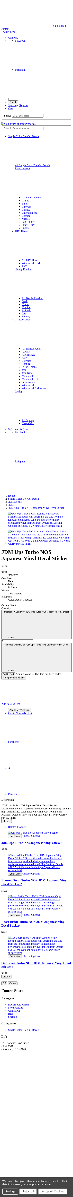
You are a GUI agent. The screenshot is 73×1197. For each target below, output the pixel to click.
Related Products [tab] (17, 826)
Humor (25, 304)
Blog (10, 1013)
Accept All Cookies (52, 1191)
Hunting (26, 307)
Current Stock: (9, 605)
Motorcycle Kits (30, 379)
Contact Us (14, 1010)
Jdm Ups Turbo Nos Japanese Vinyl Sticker (31, 843)
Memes (26, 218)
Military (26, 316)
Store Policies (15, 1007)
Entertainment (29, 212)
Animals (26, 310)
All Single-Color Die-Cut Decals (32, 165)
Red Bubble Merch (18, 1004)
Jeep (24, 369)
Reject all (28, 1191)
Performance (28, 382)
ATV (24, 357)
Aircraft (26, 351)
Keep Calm (28, 423)
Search (13, 102)
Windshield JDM (31, 263)
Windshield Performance (35, 388)
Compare (13, 37)
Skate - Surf (28, 224)
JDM (24, 266)
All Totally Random (32, 298)
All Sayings (28, 420)
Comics (26, 209)
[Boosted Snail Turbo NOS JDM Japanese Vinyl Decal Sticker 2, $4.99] (36, 863)
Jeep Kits (27, 373)
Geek (25, 301)
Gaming (26, 215)
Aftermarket (28, 354)
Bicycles (26, 360)
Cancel (12, 983)
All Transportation (31, 348)
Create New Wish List (20, 713)
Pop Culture (28, 221)
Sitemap (12, 1016)
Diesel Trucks (29, 366)
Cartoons (26, 206)
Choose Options (31, 835)
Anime (25, 200)
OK (4, 983)
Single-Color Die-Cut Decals (23, 1029)
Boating (26, 363)
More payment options (14, 677)
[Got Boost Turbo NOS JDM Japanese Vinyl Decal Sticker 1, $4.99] (36, 945)
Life (24, 313)
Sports (25, 227)
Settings (10, 1191)
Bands (25, 203)
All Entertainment (31, 197)
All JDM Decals (30, 260)
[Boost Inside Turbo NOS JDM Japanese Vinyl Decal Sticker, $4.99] (36, 904)
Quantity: (6, 608)
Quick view (15, 836)
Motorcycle (28, 376)
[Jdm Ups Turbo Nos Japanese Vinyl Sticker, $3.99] (36, 832)
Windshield (28, 385)
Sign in (12, 105)
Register (23, 105)
